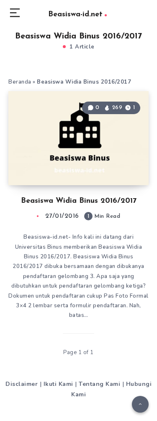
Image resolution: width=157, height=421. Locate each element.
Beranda (19, 82)
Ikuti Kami (58, 384)
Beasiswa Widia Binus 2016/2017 (78, 201)
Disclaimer (21, 384)
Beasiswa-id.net (75, 14)
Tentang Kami (99, 384)
